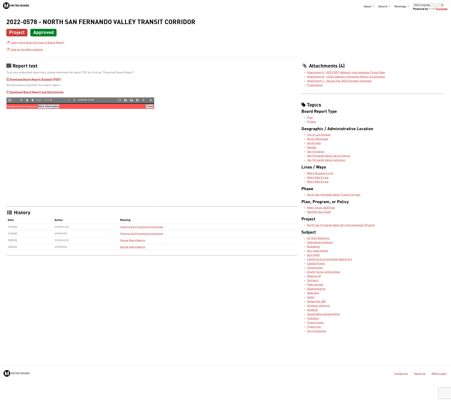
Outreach (312, 280)
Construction (315, 267)
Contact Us (401, 373)
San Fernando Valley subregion (326, 160)
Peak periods (315, 284)
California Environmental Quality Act (329, 259)
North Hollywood (317, 139)
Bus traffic (313, 255)
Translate (441, 9)
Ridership (313, 293)
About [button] (368, 6)
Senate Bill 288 (316, 301)
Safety (310, 297)
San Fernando (315, 151)
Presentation (315, 85)
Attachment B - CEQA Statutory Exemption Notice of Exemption (346, 76)
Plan (310, 117)
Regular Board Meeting (132, 240)
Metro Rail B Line (318, 181)
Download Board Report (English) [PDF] (35, 79)
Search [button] (383, 6)
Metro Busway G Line (320, 173)
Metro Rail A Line (317, 177)
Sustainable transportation (323, 314)
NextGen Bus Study (319, 212)
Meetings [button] (400, 6)
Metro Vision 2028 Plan (321, 207)
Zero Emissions (316, 331)
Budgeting (313, 246)
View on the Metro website (26, 49)
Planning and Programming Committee (141, 227)
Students (312, 310)
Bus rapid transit (317, 251)
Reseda (311, 147)
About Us (419, 373)
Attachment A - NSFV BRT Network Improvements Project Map (346, 72)
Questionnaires (316, 289)
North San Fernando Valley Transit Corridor (334, 194)
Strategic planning (318, 305)
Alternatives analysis (320, 242)
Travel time (314, 327)
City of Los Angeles (318, 134)
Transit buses (315, 322)
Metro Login (439, 373)
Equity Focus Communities (323, 272)
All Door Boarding (318, 238)
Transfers (313, 318)
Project (311, 121)
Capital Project (316, 263)
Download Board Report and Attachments (36, 92)
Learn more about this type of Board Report (37, 42)
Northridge (314, 143)
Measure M (314, 276)
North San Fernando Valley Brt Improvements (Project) (341, 225)
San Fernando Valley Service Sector (328, 156)
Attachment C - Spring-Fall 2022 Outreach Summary (339, 81)
